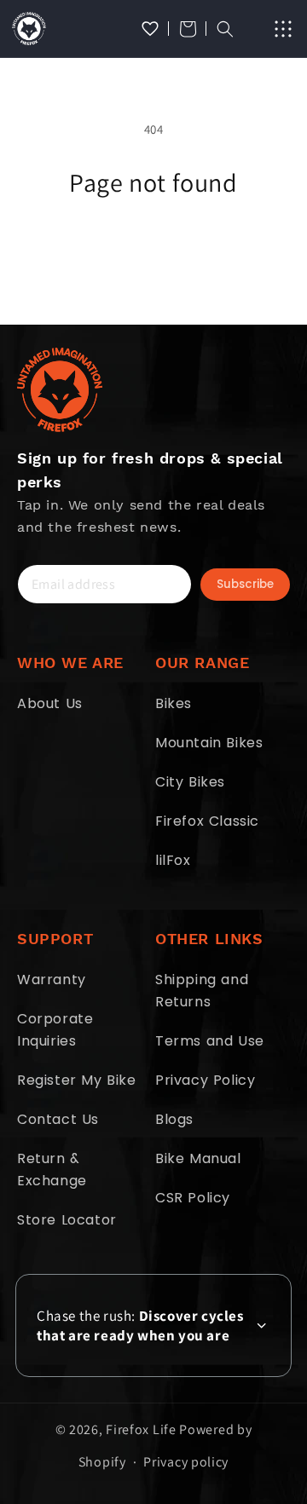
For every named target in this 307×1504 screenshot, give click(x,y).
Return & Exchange (52, 1169)
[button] (187, 29)
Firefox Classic (207, 821)
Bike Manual (198, 1158)
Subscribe (245, 584)
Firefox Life (141, 1429)
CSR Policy (192, 1197)
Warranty (51, 979)
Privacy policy (186, 1462)
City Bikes (190, 782)
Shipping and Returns (201, 990)
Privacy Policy (205, 1080)
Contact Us (58, 1119)
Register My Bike (76, 1080)
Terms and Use (209, 1041)
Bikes (173, 703)
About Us (50, 703)
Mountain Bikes (209, 742)
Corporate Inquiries (55, 1030)
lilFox (173, 860)
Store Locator (67, 1220)
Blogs (174, 1119)
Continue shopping (153, 245)
